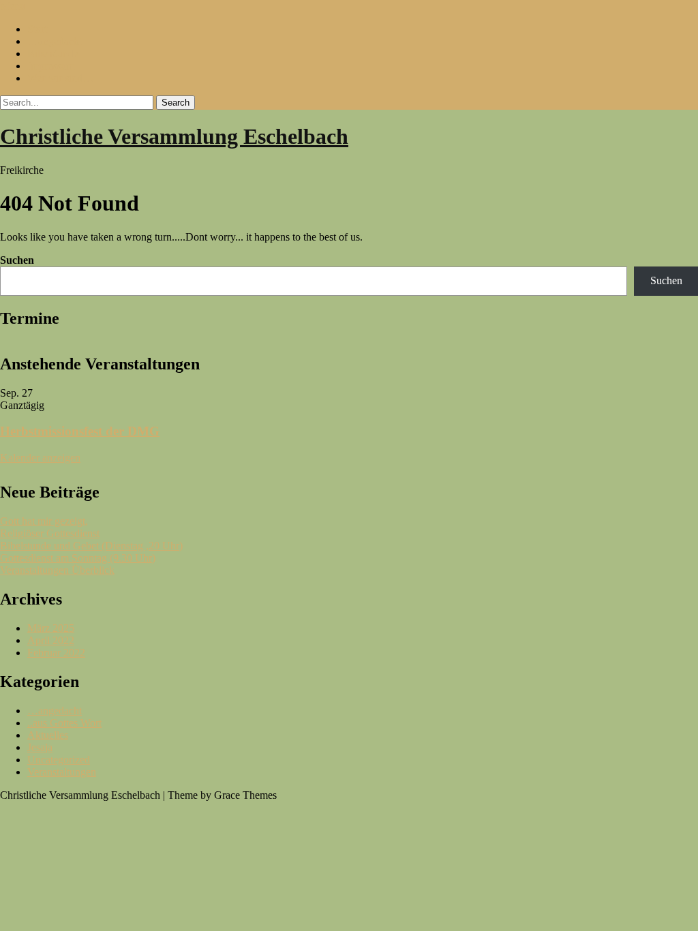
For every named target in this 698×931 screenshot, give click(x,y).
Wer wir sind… (60, 78)
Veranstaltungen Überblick (57, 570)
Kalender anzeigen (40, 457)
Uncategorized (58, 759)
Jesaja (39, 747)
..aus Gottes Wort (64, 723)
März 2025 (50, 628)
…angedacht (54, 41)
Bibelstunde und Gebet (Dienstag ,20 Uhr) (91, 545)
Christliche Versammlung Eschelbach (174, 136)
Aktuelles (47, 735)
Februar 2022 (56, 652)
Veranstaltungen (61, 772)
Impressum (50, 66)
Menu (12, 6)
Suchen (17, 260)
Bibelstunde (52, 53)
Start (37, 29)
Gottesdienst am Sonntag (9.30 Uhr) (77, 558)
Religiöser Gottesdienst (50, 533)
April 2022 (50, 640)
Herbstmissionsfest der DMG (80, 431)
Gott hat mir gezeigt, (44, 521)
